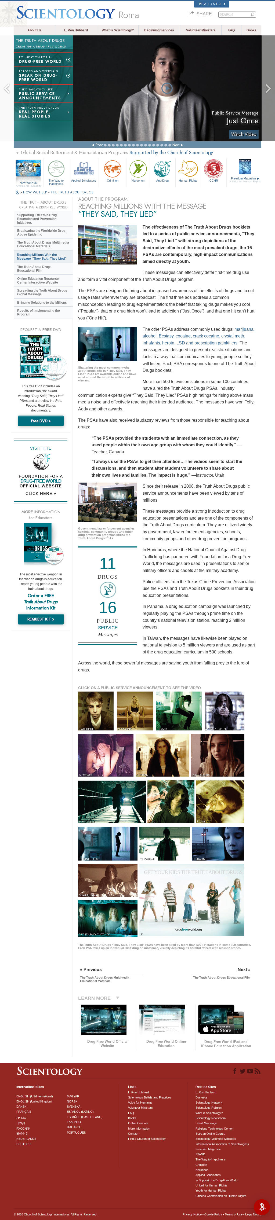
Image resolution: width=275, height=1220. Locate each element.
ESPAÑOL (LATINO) (80, 1111)
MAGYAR (73, 1096)
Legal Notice (253, 1214)
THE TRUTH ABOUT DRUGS (72, 192)
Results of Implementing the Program (38, 312)
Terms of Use (234, 1214)
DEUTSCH (23, 1144)
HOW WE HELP (35, 192)
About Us (34, 30)
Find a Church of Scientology (147, 1138)
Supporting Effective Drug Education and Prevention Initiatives (37, 219)
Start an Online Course (210, 1133)
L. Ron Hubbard (76, 30)
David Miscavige (206, 1123)
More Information (139, 1128)
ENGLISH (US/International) (34, 1096)
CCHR (213, 180)
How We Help (28, 183)
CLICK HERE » (41, 493)
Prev (99, 145)
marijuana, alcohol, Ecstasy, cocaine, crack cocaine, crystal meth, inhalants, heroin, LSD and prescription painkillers (199, 336)
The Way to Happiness (56, 182)
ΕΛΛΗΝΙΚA (74, 1122)
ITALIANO (73, 1127)
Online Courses (138, 1123)
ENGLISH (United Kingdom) (34, 1101)
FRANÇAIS (23, 1111)
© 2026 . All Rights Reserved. (55, 1214)
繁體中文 (22, 1133)
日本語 (20, 1123)
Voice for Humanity (140, 1102)
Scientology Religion (209, 1107)
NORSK (72, 1101)
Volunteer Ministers (201, 30)
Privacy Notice (192, 1214)
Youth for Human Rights (211, 1190)
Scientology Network (209, 1102)
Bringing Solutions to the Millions (42, 302)
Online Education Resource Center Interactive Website (38, 280)
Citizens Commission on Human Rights (221, 1195)
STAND (200, 1154)
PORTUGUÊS (76, 1132)
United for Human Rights (211, 1185)
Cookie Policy (213, 1214)
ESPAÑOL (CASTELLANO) (85, 1117)
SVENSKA (73, 1106)
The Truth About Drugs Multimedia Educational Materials (43, 244)
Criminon (112, 180)
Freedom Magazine (245, 180)
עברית (21, 1117)
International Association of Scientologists (222, 1144)
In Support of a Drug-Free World (216, 1180)
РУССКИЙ (23, 1128)
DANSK (21, 1106)
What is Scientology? (118, 30)
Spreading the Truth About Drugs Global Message (42, 292)
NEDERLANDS (26, 1138)
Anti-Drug (162, 180)
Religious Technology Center (214, 1128)
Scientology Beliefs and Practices (149, 1097)
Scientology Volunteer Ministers (216, 1138)
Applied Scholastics (83, 180)
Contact (133, 1133)
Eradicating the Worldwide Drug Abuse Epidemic (41, 232)
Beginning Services (159, 30)
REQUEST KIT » (40, 619)
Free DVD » (41, 421)
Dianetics (202, 1097)
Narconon (138, 180)
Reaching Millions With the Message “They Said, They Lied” (41, 256)
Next (175, 145)
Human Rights (188, 180)
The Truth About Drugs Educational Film (34, 269)
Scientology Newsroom (211, 1118)
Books (251, 30)
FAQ (231, 30)
